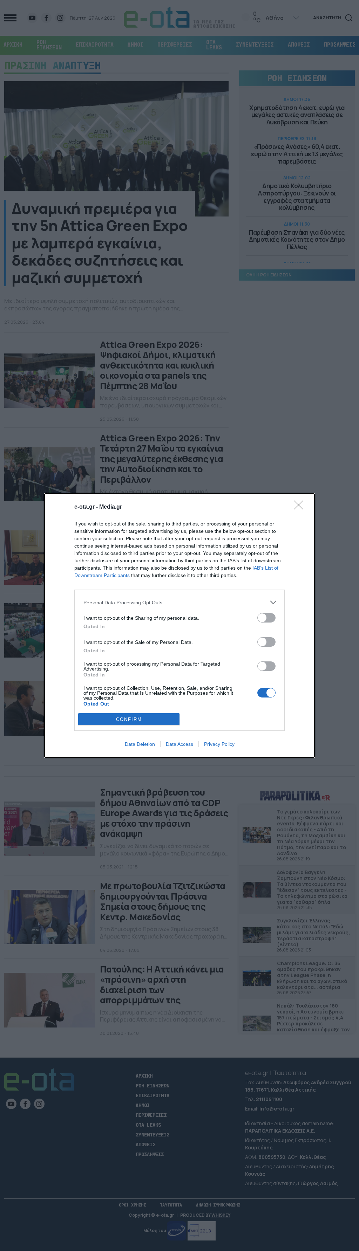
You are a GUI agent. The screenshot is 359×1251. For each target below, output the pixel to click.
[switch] (266, 618)
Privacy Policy (219, 744)
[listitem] (179, 602)
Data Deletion (140, 744)
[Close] (300, 507)
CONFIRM (129, 719)
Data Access (179, 744)
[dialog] (179, 625)
